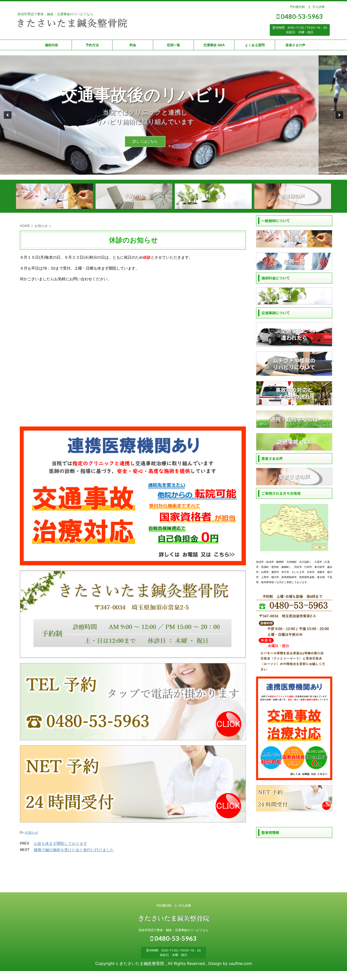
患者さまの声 (295, 45)
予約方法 (92, 45)
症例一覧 (173, 45)
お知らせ (31, 832)
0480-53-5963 (301, 16)
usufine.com (240, 963)
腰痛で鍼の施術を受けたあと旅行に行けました (74, 849)
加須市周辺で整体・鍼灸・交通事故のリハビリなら (173, 930)
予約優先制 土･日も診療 (307, 7)
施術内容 (51, 45)
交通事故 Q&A (214, 45)
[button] (7, 115)
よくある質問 (255, 45)
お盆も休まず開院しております (60, 843)
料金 (133, 45)
